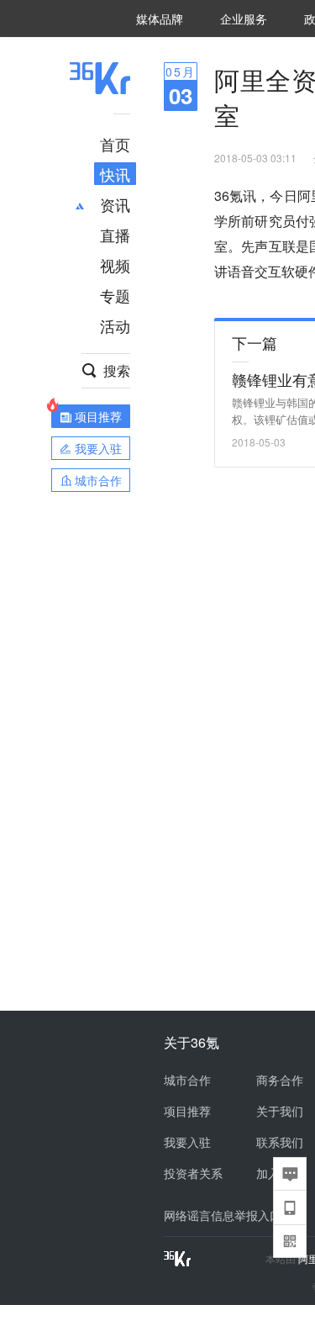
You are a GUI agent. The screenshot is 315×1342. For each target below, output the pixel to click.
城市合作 (187, 1079)
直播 (115, 235)
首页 (115, 144)
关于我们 (279, 1110)
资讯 (115, 204)
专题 (115, 295)
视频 (115, 265)
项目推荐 (187, 1110)
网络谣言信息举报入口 (222, 1215)
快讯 (115, 174)
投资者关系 (193, 1173)
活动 (115, 325)
